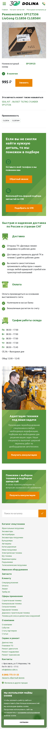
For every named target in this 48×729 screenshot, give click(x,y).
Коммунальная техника (12, 604)
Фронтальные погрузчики (13, 528)
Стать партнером (9, 631)
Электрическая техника (12, 553)
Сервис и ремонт (11, 638)
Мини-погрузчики (9, 550)
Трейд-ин (6, 592)
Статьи (5, 634)
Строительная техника (11, 601)
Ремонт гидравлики (10, 652)
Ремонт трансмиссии (11, 655)
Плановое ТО (7, 646)
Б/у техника (7, 556)
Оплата (5, 586)
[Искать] (42, 513)
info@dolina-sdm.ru (10, 670)
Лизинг (5, 589)
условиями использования (29, 712)
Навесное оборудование (15, 569)
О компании (7, 625)
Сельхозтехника (9, 607)
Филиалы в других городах (16, 683)
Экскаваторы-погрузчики (12, 538)
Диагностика (7, 643)
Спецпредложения (10, 583)
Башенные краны (9, 559)
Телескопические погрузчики (14, 565)
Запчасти (7, 574)
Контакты (7, 659)
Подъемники (7, 562)
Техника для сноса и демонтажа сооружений (21, 616)
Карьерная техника (10, 610)
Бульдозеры (7, 541)
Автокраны (6, 544)
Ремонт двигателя (10, 649)
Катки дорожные (9, 547)
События (5, 628)
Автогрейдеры (8, 534)
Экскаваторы (7, 531)
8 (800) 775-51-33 (10, 675)
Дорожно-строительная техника (16, 613)
